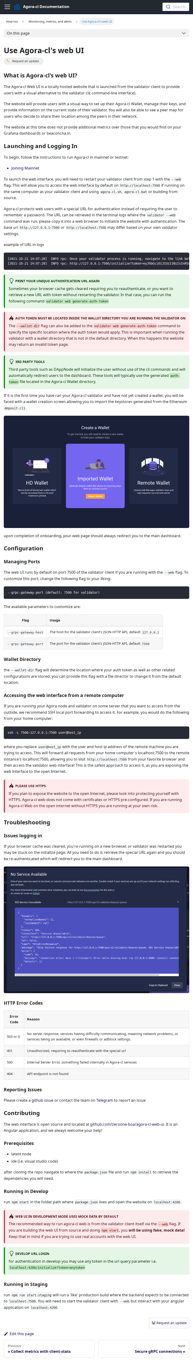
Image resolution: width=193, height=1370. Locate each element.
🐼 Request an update (169, 1323)
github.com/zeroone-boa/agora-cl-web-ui (127, 1124)
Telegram (104, 1100)
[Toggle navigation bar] (7, 6)
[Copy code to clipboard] (183, 258)
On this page (18, 33)
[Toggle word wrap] (175, 258)
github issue (42, 1100)
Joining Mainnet (25, 168)
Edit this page (22, 1333)
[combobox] (175, 7)
